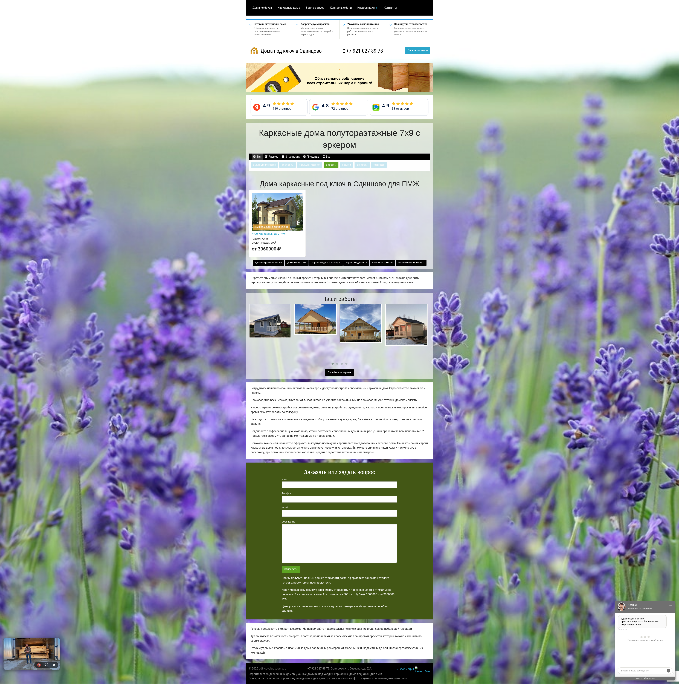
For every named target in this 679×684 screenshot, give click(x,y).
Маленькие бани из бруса (411, 262)
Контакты (390, 7)
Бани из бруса (315, 7)
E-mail (285, 507)
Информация (366, 7)
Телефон (286, 493)
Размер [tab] (273, 156)
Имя (284, 479)
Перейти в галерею (339, 372)
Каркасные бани (341, 7)
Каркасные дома (289, 7)
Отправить (290, 569)
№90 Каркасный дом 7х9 (268, 233)
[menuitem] (262, 7)
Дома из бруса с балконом (268, 262)
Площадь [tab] (312, 156)
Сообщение (288, 521)
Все (327, 156)
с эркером (331, 165)
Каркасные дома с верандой (326, 262)
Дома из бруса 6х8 (296, 262)
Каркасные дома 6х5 (356, 262)
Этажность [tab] (292, 156)
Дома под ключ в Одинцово (290, 51)
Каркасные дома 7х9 (382, 262)
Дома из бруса (262, 7)
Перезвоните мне (418, 50)
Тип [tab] (259, 156)
